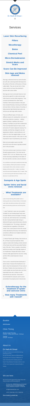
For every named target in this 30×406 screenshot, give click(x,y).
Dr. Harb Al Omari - (15, 16)
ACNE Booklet (6, 324)
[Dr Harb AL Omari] (15, 9)
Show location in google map (10, 395)
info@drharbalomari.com (12, 389)
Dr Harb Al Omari (10, 349)
